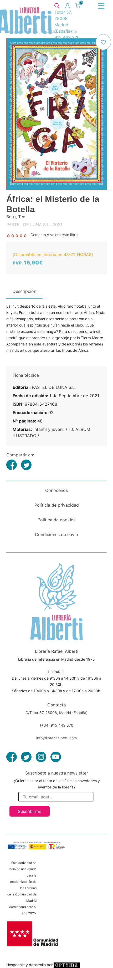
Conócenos (56, 490)
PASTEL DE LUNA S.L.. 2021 (34, 224)
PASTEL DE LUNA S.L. (54, 387)
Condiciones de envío (56, 534)
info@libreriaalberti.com (56, 738)
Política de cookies (56, 519)
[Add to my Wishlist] (103, 42)
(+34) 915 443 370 (56, 725)
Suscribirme (29, 811)
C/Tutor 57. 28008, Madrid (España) (56, 712)
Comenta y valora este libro (54, 234)
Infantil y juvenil (48, 429)
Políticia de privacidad (56, 505)
